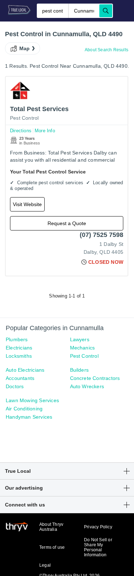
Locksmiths (19, 356)
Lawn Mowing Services (32, 400)
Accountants (20, 378)
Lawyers (79, 339)
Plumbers (17, 339)
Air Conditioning (24, 408)
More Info (45, 130)
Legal (45, 565)
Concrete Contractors (95, 378)
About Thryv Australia (51, 527)
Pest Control (24, 118)
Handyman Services (29, 417)
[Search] (105, 10)
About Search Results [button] (106, 49)
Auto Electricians (25, 370)
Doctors (15, 386)
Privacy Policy (98, 526)
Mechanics (82, 348)
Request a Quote (67, 223)
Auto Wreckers (87, 386)
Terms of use (52, 547)
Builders (79, 370)
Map (24, 48)
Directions (20, 130)
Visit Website (27, 204)
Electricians (19, 348)
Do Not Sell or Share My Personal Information (98, 547)
